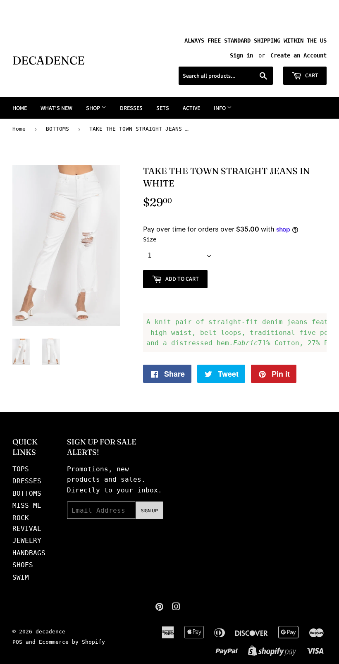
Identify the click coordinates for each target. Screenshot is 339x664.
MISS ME (26, 505)
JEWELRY (26, 541)
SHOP (93, 108)
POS (17, 642)
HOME (19, 108)
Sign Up (149, 510)
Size (149, 239)
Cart (311, 75)
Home (19, 129)
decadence (48, 60)
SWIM (20, 577)
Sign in (241, 55)
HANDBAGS (28, 553)
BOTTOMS (57, 129)
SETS (162, 108)
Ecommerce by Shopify (72, 642)
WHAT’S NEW (56, 108)
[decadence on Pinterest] (159, 607)
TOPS (20, 469)
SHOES (22, 565)
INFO (220, 108)
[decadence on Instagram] (176, 607)
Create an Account (298, 55)
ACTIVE (191, 108)
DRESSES (131, 108)
